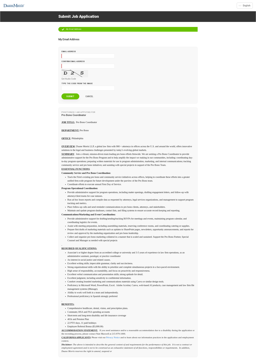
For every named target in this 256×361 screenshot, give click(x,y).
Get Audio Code (68, 79)
